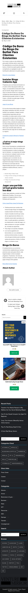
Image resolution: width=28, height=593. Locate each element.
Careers (3, 476)
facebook (5, 555)
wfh (22, 567)
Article (14, 447)
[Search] (24, 317)
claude (20, 543)
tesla (17, 563)
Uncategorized (17, 463)
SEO (4, 459)
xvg (3, 571)
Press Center (5, 472)
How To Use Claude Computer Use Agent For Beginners (13, 415)
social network (16, 559)
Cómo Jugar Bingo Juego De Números (13, 203)
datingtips (5, 551)
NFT (11, 455)
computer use (6, 547)
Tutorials (6, 463)
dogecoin (13, 551)
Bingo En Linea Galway (9, 75)
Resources (20, 455)
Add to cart (14, 353)
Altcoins (5, 447)
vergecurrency (13, 567)
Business (21, 451)
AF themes (17, 590)
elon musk (21, 551)
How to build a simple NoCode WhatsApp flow (15, 300)
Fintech (12, 555)
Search (3, 314)
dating (21, 547)
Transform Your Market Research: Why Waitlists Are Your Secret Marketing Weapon (13, 409)
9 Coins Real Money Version (9, 431)
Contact (3, 481)
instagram (20, 555)
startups (11, 563)
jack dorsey (5, 559)
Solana (4, 563)
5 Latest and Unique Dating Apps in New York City (14, 306)
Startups (12, 459)
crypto (15, 547)
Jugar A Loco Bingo (8, 104)
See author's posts (14, 290)
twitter (4, 567)
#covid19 (4, 543)
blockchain (12, 543)
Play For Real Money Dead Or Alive (11, 427)
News (4, 455)
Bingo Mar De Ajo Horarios (10, 264)
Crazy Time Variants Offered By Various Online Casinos (12, 421)
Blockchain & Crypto (9, 451)
